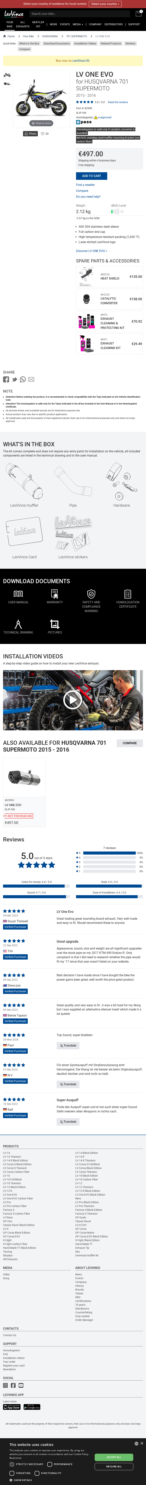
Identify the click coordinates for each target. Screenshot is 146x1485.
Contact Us (9, 1335)
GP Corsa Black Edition (16, 1232)
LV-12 (78, 1183)
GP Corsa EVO (11, 1236)
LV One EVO (10, 1194)
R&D (77, 1297)
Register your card (14, 1365)
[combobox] (136, 1444)
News (78, 1274)
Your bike (28, 36)
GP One (7, 1221)
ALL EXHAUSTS (22, 24)
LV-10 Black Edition (86, 1175)
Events (79, 1278)
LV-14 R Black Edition (15, 1160)
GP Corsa (80, 1228)
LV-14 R (79, 1156)
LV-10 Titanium (12, 1183)
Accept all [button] (114, 1457)
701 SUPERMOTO (76, 36)
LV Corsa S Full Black (87, 1164)
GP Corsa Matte (84, 1232)
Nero (78, 1198)
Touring (7, 1251)
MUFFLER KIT (38, 24)
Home (11, 36)
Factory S (8, 1209)
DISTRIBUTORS (114, 24)
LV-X (6, 1228)
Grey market (82, 1316)
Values (79, 1293)
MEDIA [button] (77, 24)
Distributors (82, 1308)
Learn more (10, 1401)
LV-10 (6, 1175)
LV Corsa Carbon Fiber (16, 1171)
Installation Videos (85, 43)
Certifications (83, 1301)
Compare (24, 49)
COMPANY (95, 24)
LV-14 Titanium (12, 1156)
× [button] (141, 1443)
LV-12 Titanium (84, 1187)
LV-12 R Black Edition (87, 1190)
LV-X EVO (80, 1225)
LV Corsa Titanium (86, 1171)
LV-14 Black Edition (86, 1152)
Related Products (111, 43)
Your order (9, 1361)
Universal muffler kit (86, 1255)
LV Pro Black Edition (87, 1202)
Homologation (11, 1350)
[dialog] (73, 1462)
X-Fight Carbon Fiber (15, 1244)
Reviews (130, 43)
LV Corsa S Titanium (15, 1168)
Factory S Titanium (86, 1213)
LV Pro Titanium (84, 1206)
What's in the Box (29, 43)
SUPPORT (134, 24)
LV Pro (7, 1202)
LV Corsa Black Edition (88, 1168)
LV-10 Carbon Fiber (86, 1179)
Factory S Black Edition (88, 1209)
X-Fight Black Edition (87, 1240)
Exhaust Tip (82, 1247)
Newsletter (9, 1369)
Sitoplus (8, 1255)
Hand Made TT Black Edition (19, 1247)
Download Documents (57, 43)
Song (6, 1278)
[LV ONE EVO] (7, 75)
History (79, 1285)
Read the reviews (118, 102)
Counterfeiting (83, 1312)
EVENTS (65, 24)
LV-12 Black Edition (14, 1187)
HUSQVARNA (50, 36)
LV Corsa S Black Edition (17, 1164)
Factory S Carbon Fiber (16, 1213)
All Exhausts (10, 1259)
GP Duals (80, 1217)
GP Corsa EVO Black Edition (91, 1236)
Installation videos (14, 1357)
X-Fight (7, 1240)
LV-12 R (7, 1190)
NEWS (53, 24)
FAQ (5, 1354)
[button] (50, 1480)
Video (6, 1274)
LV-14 (6, 1152)
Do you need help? (88, 196)
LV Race (8, 1217)
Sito (77, 1251)
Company (81, 1282)
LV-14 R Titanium (85, 1160)
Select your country (104, 4)
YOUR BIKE (9, 24)
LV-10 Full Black (12, 1179)
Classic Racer (83, 1221)
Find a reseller (85, 185)
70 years (80, 1304)
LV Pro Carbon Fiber (15, 1206)
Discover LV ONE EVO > (91, 251)
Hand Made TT (84, 1244)
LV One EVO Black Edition (90, 1194)
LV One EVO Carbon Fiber (18, 1198)
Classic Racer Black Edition (19, 1225)
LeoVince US (80, 60)
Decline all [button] (114, 1466)
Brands (79, 1289)
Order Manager (84, 1319)
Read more (16, 1458)
